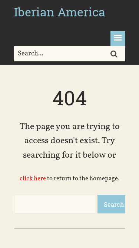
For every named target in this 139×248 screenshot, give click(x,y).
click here (33, 178)
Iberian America (59, 12)
